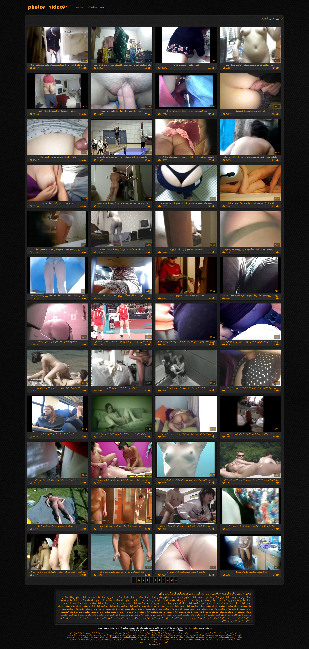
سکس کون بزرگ (124, 632)
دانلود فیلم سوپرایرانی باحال (201, 600)
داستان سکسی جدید (124, 635)
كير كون (198, 635)
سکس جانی (164, 639)
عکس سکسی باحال (107, 612)
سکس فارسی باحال (101, 609)
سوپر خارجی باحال (156, 606)
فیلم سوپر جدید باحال (172, 614)
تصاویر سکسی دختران (148, 639)
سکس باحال (66, 5)
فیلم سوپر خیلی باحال (150, 614)
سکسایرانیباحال (219, 612)
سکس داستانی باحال (141, 609)
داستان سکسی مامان (164, 635)
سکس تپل (209, 639)
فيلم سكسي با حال (211, 614)
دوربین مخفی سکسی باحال (146, 603)
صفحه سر (79, 7)
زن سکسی (98, 635)
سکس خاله (178, 637)
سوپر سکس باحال (137, 606)
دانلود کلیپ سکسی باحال (199, 603)
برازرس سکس (82, 632)
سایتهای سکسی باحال (222, 606)
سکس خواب (188, 635)
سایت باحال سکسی (98, 603)
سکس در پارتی (208, 635)
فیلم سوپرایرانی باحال (103, 614)
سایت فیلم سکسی (140, 632)
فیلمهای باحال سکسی (210, 617)
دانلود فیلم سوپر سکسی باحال (230, 600)
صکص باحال (138, 612)
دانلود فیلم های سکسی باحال (86, 600)
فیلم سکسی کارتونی (113, 637)
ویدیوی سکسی (95, 632)
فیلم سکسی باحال (83, 614)
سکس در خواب (149, 635)
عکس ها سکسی (129, 637)
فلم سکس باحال (229, 614)
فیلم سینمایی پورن (147, 641)
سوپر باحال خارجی (175, 606)
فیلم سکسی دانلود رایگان (82, 635)
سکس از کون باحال (118, 606)
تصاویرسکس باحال (160, 597)
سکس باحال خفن (79, 606)
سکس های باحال (83, 609)
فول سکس (203, 637)
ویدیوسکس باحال (93, 617)
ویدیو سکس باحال (111, 617)
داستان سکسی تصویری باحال (115, 597)
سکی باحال (192, 612)
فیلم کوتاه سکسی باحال (233, 617)
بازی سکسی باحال (200, 597)
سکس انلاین (235, 632)
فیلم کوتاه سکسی (109, 632)
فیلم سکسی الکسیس (195, 639)
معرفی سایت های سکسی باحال (136, 617)
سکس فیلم (90, 639)
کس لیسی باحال (229, 620)
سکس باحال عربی (216, 609)
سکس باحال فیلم (198, 609)
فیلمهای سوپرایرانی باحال (187, 617)
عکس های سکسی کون (224, 635)
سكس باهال (205, 606)
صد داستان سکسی (177, 639)
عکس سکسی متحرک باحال (83, 612)
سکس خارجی (109, 635)
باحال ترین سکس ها (219, 597)
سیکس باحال (152, 612)
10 (139, 579)
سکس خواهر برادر (96, 637)
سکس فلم (137, 635)
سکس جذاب (161, 632)
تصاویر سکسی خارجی (146, 637)
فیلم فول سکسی (191, 637)
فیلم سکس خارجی (222, 639)
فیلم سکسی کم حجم (164, 637)
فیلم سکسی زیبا (173, 632)
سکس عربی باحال (121, 609)
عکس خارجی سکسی (207, 632)
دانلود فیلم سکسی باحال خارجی (147, 600)
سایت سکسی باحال (78, 603)
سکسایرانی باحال (236, 612)
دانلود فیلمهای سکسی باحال (226, 603)
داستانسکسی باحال (91, 597)
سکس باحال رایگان (236, 609)
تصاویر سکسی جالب (180, 597)
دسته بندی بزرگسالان (96, 7)
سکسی (152, 632)
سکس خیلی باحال (160, 609)
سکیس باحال (180, 612)
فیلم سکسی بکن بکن (189, 632)
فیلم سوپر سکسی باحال (126, 614)
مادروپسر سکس (162, 641)
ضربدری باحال (124, 612)
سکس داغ (178, 635)
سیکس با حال (165, 612)
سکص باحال (205, 612)
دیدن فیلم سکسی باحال (120, 603)
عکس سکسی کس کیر (105, 639)
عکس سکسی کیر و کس (219, 637)
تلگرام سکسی (223, 632)
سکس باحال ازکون (98, 606)
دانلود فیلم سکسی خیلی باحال (116, 600)
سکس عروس (121, 639)
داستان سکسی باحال (140, 597)
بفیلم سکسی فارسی (76, 639)
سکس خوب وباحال (180, 609)
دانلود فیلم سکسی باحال (175, 600)
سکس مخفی (133, 639)
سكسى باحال (192, 606)
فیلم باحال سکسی (192, 614)
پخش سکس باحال (75, 617)
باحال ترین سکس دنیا (241, 597)
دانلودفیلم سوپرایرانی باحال (173, 603)
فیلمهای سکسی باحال (163, 617)
